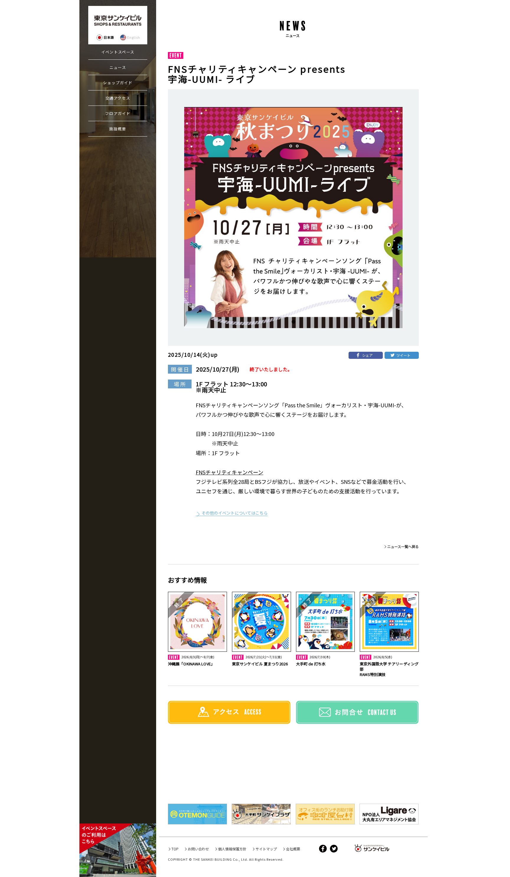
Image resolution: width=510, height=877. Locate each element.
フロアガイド (117, 113)
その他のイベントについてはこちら (235, 513)
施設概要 (117, 129)
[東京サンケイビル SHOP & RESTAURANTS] (117, 20)
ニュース (117, 67)
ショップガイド (118, 82)
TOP (175, 848)
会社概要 (293, 848)
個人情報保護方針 (232, 848)
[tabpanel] (293, 217)
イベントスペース (117, 52)
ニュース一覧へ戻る (403, 546)
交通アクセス (117, 98)
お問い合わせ (198, 848)
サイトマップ (266, 848)
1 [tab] (293, 322)
